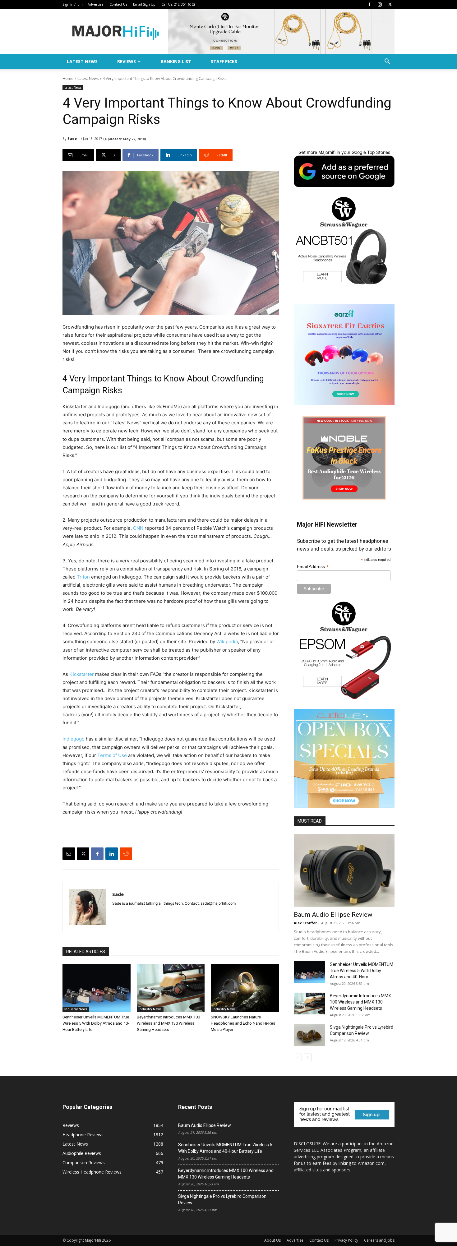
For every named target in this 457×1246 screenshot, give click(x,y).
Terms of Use (112, 755)
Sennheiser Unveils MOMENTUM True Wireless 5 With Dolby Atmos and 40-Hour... (361, 970)
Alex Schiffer (305, 923)
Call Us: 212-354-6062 (178, 4)
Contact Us (118, 4)
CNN (139, 528)
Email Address (313, 567)
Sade (72, 138)
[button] (387, 62)
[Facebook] (369, 4)
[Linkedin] (111, 853)
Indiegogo (73, 739)
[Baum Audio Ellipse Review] (344, 870)
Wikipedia (227, 641)
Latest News (82, 61)
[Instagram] (379, 4)
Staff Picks (224, 61)
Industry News (75, 1009)
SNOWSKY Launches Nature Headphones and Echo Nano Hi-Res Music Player (243, 1023)
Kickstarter (81, 674)
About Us (272, 1240)
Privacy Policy (346, 1240)
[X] (390, 4)
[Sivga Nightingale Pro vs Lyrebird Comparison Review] (309, 1035)
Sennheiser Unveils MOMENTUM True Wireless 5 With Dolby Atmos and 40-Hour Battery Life (95, 1023)
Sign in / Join (72, 4)
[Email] (68, 853)
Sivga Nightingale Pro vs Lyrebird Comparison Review (222, 1199)
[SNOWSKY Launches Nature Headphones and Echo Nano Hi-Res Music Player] (245, 988)
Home (67, 78)
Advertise (96, 4)
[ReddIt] (126, 853)
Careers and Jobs (379, 1240)
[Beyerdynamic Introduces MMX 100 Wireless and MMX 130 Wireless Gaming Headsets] (171, 988)
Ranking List (176, 61)
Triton (83, 577)
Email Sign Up (144, 4)
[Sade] (87, 907)
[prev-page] (298, 1057)
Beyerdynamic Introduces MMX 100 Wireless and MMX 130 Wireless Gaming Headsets (168, 1023)
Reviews (126, 61)
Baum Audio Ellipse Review (333, 914)
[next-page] (308, 1057)
